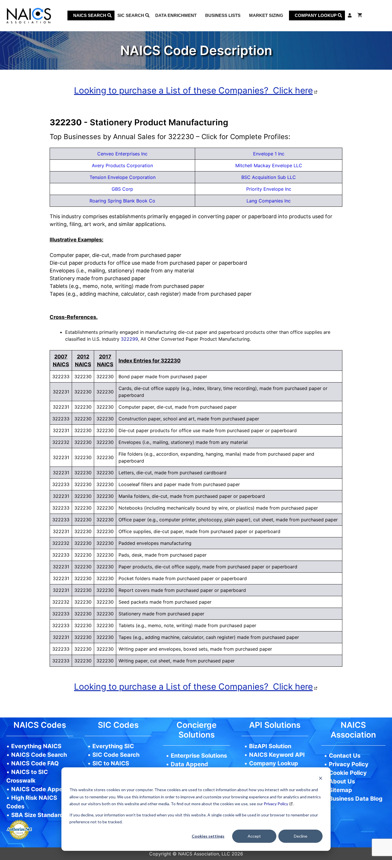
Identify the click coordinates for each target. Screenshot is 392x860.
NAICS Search (90, 15)
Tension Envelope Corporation (123, 177)
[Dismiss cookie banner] (321, 779)
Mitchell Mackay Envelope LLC (268, 165)
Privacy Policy (276, 803)
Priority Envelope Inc (268, 189)
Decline (300, 836)
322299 (129, 339)
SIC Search (131, 15)
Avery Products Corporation (122, 165)
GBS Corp (122, 189)
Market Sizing (266, 15)
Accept (254, 836)
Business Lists (222, 15)
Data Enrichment (176, 15)
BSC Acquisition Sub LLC (268, 177)
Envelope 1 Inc (268, 154)
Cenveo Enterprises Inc (122, 154)
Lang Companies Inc (269, 201)
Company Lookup (316, 15)
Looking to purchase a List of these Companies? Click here (193, 90)
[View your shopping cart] (359, 15)
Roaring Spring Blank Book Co (122, 201)
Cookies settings (208, 836)
